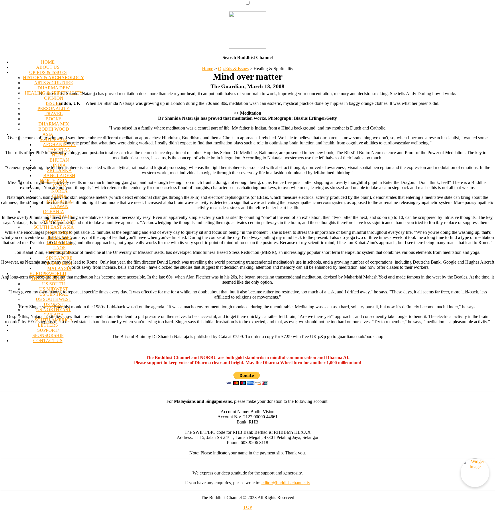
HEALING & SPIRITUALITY (54, 93)
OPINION (53, 98)
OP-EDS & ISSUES (48, 72)
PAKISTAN (59, 149)
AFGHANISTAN (59, 144)
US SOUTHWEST (53, 299)
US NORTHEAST (53, 309)
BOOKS (54, 118)
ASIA (47, 134)
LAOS (59, 247)
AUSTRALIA (59, 216)
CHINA (59, 196)
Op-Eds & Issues (233, 68)
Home (207, 68)
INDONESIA (59, 263)
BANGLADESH (59, 175)
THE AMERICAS (48, 278)
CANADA (54, 314)
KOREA (59, 191)
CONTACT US (47, 340)
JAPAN (59, 185)
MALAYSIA (59, 268)
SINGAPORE (59, 258)
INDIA (59, 165)
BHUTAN (59, 160)
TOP (247, 507)
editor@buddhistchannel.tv (286, 482)
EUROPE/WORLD (48, 273)
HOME (48, 62)
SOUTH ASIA (53, 139)
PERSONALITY (54, 108)
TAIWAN (59, 206)
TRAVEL (54, 113)
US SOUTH (53, 283)
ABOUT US (48, 67)
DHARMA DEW (54, 87)
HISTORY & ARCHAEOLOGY (53, 77)
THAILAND (59, 237)
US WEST (54, 304)
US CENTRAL (53, 294)
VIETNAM (59, 252)
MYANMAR (59, 232)
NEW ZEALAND (59, 221)
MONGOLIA (59, 201)
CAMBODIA (59, 242)
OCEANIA (53, 211)
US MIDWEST (53, 289)
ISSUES (53, 103)
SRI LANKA (59, 170)
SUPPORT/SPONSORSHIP (48, 333)
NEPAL (59, 154)
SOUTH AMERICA (54, 319)
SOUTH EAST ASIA (54, 227)
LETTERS (48, 325)
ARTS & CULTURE (53, 82)
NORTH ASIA (54, 180)
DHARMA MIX (53, 123)
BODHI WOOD (53, 129)
